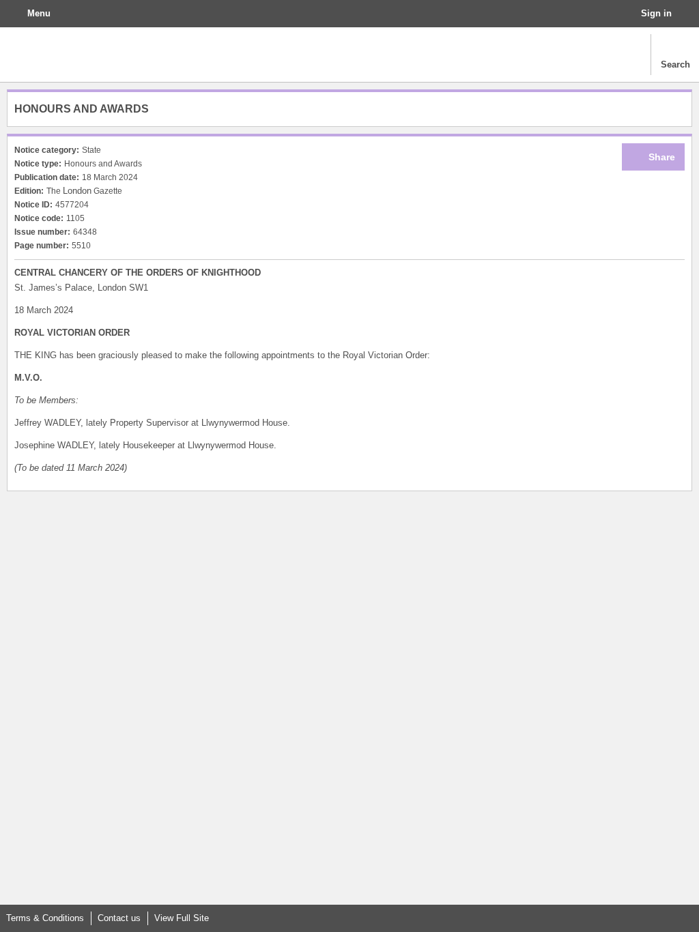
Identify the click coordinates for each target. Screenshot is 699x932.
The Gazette (72, 54)
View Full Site (181, 918)
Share (661, 156)
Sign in (656, 13)
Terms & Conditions (45, 918)
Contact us (119, 918)
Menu (39, 13)
